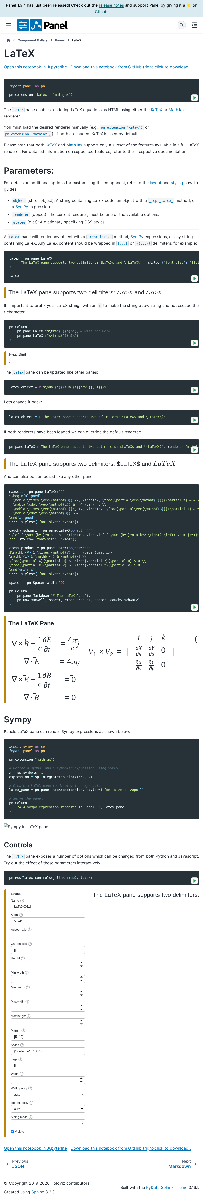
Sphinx (37, 1191)
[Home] (8, 40)
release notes (111, 5)
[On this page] (194, 25)
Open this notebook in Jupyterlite (35, 66)
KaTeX (156, 109)
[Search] (182, 25)
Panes (60, 40)
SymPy (21, 206)
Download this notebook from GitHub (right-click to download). (131, 66)
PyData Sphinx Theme (166, 1187)
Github (101, 11)
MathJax (177, 109)
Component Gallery (33, 40)
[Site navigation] (8, 25)
